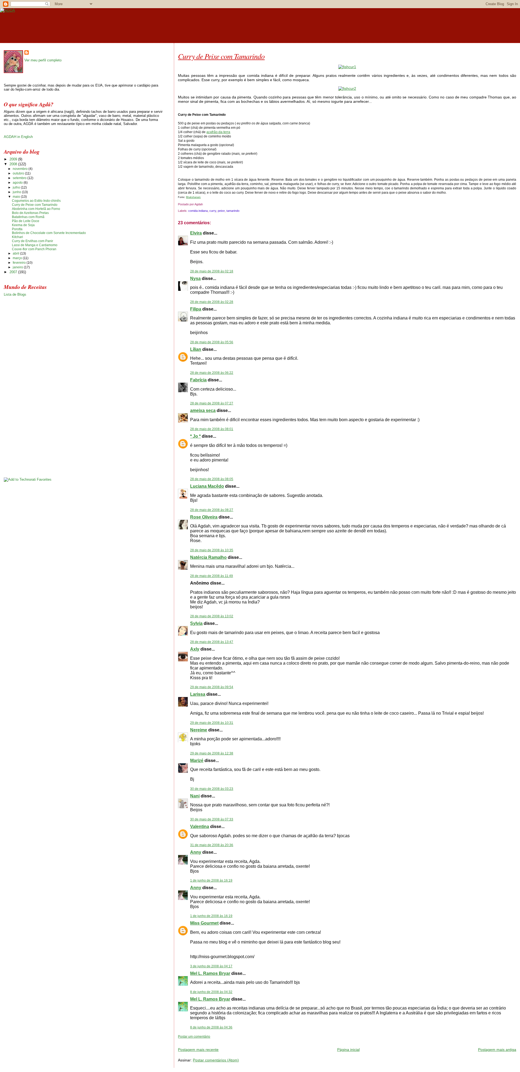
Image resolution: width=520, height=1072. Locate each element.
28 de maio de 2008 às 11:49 (211, 576)
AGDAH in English (18, 137)
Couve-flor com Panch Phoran (34, 249)
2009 (13, 159)
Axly (194, 649)
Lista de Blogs (15, 294)
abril (16, 253)
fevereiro (20, 263)
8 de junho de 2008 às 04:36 (211, 1027)
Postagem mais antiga (497, 1049)
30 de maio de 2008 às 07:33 (211, 819)
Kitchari (17, 237)
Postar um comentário (194, 1036)
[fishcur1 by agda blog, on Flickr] (347, 67)
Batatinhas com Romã (28, 217)
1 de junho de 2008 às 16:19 (211, 880)
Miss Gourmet (204, 923)
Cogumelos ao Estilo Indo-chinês (36, 200)
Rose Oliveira (203, 517)
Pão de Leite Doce (25, 221)
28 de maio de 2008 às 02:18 (211, 271)
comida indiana (198, 210)
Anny (195, 852)
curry (212, 210)
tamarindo (232, 210)
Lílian (195, 349)
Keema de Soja (23, 225)
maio (17, 197)
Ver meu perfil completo (42, 60)
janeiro (18, 267)
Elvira (196, 233)
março (18, 258)
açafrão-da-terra (218, 132)
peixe (221, 210)
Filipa (195, 309)
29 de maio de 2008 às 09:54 (211, 687)
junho (17, 192)
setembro (20, 178)
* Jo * (195, 436)
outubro (19, 173)
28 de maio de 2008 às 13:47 (211, 642)
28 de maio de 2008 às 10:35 (211, 550)
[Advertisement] (241, 1041)
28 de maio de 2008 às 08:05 (211, 479)
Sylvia (196, 623)
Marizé (196, 760)
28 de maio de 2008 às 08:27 (211, 510)
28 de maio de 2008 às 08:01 (211, 429)
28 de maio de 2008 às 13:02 (211, 616)
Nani (195, 796)
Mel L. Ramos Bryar (210, 973)
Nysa (195, 278)
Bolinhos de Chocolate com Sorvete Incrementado (49, 233)
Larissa (197, 694)
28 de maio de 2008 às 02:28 (211, 302)
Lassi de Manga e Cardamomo (34, 245)
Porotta (17, 229)
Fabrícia (198, 380)
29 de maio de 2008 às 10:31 (211, 723)
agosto (18, 182)
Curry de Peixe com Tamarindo (221, 56)
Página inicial (348, 1049)
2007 (13, 272)
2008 (13, 164)
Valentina (199, 826)
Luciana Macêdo (207, 486)
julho (17, 187)
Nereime (198, 730)
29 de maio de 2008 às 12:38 (211, 753)
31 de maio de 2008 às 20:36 (211, 845)
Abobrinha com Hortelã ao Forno (36, 208)
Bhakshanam (193, 197)
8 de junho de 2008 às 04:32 (211, 992)
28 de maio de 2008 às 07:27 (211, 403)
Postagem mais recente (198, 1049)
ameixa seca (203, 410)
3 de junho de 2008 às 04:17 (211, 966)
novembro (20, 169)
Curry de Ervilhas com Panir (32, 241)
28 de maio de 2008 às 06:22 (211, 373)
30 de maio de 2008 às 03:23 (211, 789)
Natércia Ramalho (208, 557)
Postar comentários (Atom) (216, 1060)
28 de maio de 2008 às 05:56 (211, 342)
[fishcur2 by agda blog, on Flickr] (347, 88)
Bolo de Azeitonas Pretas (30, 213)
